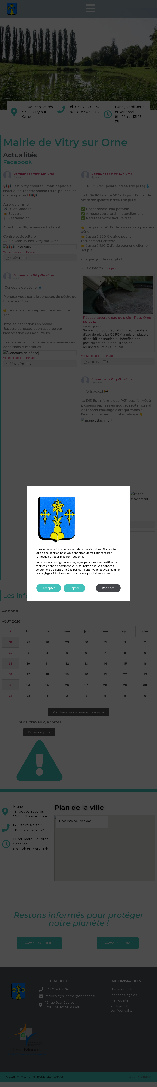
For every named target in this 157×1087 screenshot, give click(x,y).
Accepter (49, 588)
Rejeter (74, 588)
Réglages (108, 588)
